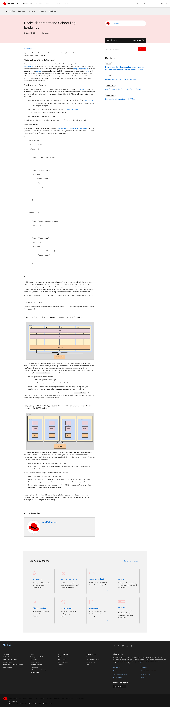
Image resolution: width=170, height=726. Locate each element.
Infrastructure (66, 608)
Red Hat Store (62, 659)
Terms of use (23, 703)
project (38, 71)
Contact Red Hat (39, 698)
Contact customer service (93, 659)
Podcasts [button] (41, 11)
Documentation (34, 672)
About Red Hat (13, 698)
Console (139, 4)
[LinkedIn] (114, 646)
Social (87, 664)
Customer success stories (120, 674)
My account (33, 659)
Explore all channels (131, 561)
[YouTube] (119, 646)
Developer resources (36, 664)
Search (142, 49)
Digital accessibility (47, 703)
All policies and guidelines (34, 703)
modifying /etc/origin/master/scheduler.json (71, 128)
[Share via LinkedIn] (114, 40)
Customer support (35, 662)
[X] (127, 646)
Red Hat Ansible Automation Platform (13, 664)
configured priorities (73, 109)
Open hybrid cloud (96, 579)
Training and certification (37, 657)
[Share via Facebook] (111, 40)
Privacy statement (13, 703)
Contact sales (89, 657)
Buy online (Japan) (63, 662)
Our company (117, 667)
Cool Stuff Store (70, 698)
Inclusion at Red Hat (59, 698)
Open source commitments (148, 671)
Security (121, 579)
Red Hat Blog (10, 11)
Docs (145, 4)
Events (24, 698)
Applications (94, 608)
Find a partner (34, 667)
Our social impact (145, 674)
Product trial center (63, 657)
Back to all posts (29, 48)
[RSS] (143, 40)
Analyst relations (117, 677)
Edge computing (39, 608)
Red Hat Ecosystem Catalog (38, 670)
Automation (37, 579)
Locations (31, 698)
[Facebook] (123, 646)
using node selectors (80, 69)
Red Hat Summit (80, 698)
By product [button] (21, 11)
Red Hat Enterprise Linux (10, 659)
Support (151, 4)
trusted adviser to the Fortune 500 (122, 661)
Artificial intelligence (69, 579)
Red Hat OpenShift (8, 662)
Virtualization (123, 607)
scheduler (81, 89)
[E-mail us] (119, 40)
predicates (89, 100)
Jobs (142, 677)
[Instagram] (131, 646)
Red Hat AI (6, 657)
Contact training (90, 662)
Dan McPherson (115, 23)
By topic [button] (32, 11)
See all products (7, 667)
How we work (117, 671)
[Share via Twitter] (116, 40)
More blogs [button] (52, 11)
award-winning (141, 663)
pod (87, 71)
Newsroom (144, 667)
